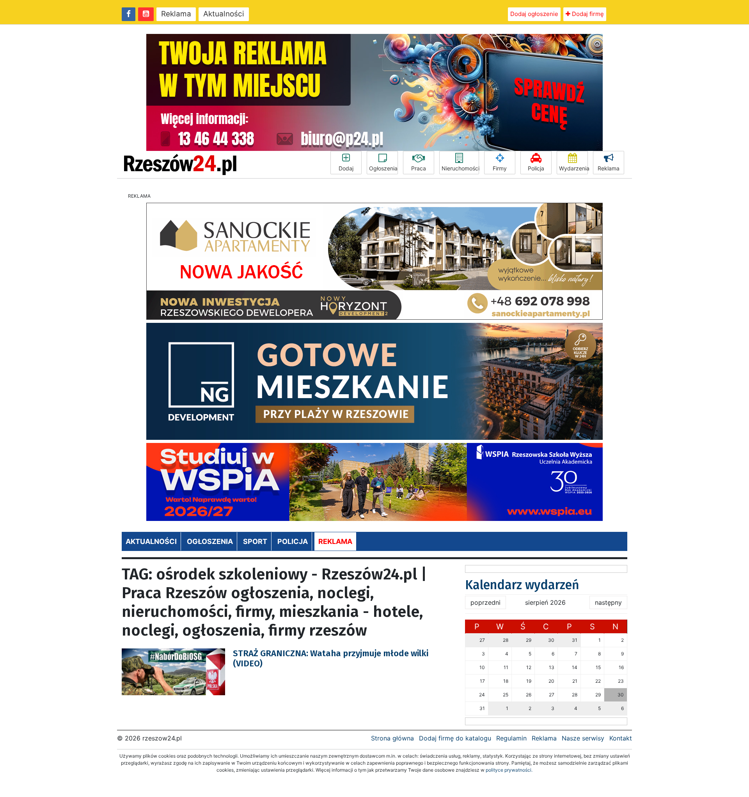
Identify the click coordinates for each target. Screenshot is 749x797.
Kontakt (620, 738)
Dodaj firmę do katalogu (455, 738)
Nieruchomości (460, 168)
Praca (418, 168)
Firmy (500, 168)
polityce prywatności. (509, 770)
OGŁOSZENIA (210, 541)
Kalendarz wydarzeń (522, 584)
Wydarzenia (573, 168)
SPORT (255, 541)
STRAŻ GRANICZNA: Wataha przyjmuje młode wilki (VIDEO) (330, 658)
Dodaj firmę (587, 14)
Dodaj (346, 168)
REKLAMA (335, 541)
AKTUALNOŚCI (151, 541)
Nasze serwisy (583, 738)
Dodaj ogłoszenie (534, 14)
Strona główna (392, 738)
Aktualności (223, 13)
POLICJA (292, 541)
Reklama (176, 13)
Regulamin (511, 738)
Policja (536, 168)
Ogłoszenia (383, 168)
